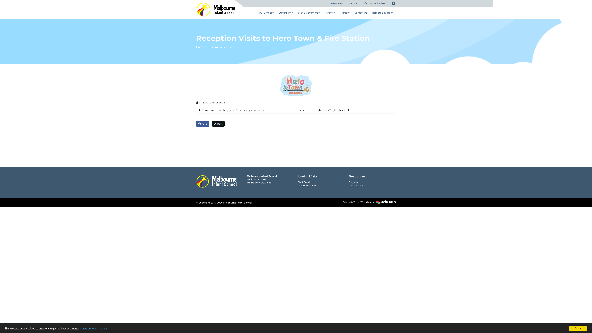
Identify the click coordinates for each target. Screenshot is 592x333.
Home (200, 47)
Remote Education (382, 12)
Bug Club (354, 182)
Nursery (344, 12)
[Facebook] (393, 3)
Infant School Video (374, 3)
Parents (329, 12)
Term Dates (336, 3)
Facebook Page (307, 185)
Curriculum (285, 12)
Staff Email (304, 182)
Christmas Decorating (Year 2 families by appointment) (234, 110)
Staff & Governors (308, 12)
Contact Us (360, 12)
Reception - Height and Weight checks (322, 110)
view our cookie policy (94, 328)
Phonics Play (356, 185)
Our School (265, 12)
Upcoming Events (219, 47)
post (220, 123)
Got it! (578, 328)
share (203, 123)
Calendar (353, 3)
